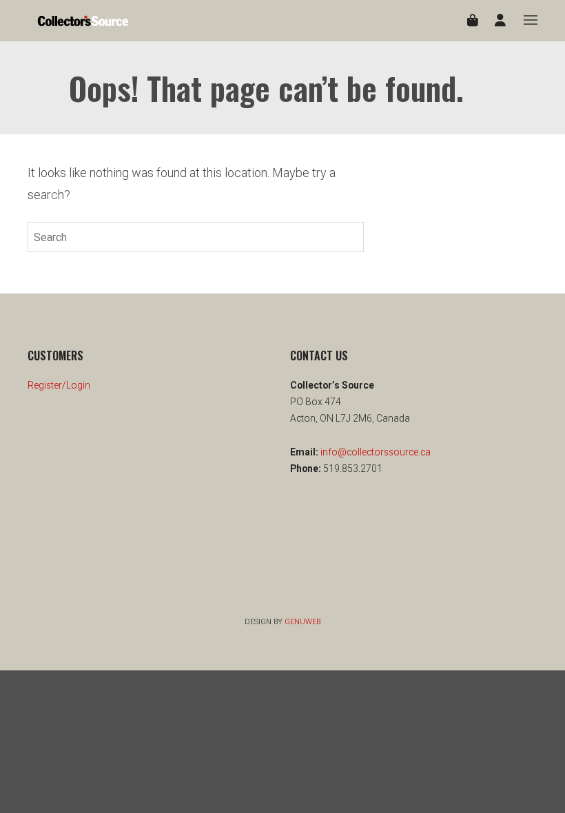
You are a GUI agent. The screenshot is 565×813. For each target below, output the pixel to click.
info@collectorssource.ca (374, 451)
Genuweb (302, 621)
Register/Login (59, 385)
